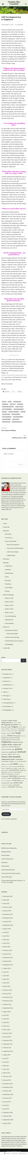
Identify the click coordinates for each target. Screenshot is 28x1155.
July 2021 (6, 1058)
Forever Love (5, 738)
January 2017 (7, 1102)
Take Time (3, 778)
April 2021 (6, 1069)
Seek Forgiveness (18, 772)
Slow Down (13, 776)
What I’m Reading (8, 595)
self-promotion (10, 774)
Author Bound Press (7, 859)
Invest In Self (19, 406)
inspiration (19, 759)
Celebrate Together (22, 727)
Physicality (7, 770)
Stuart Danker (5, 855)
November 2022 (8, 1001)
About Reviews (9, 623)
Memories (3, 768)
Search (3, 657)
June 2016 (6, 1109)
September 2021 (8, 1051)
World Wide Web (5, 783)
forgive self (17, 744)
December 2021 (8, 1040)
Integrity (11, 761)
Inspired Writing (5, 761)
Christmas (7, 729)
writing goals (16, 785)
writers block (3, 785)
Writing (7, 591)
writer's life (18, 783)
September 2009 (8, 1120)
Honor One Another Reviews (15, 548)
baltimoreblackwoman (8, 870)
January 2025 (7, 911)
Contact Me (6, 648)
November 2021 (8, 1044)
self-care (3, 774)
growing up (4, 754)
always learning (6, 722)
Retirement (10, 772)
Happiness (20, 404)
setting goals (4, 776)
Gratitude (8, 569)
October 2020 (7, 1091)
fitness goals (16, 736)
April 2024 (6, 943)
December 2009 (8, 1112)
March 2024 (6, 947)
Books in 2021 (9, 612)
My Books (6, 531)
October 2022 (7, 1004)
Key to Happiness (7, 409)
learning (7, 764)
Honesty (18, 754)
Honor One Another (8, 406)
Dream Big (5, 404)
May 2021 (6, 1065)
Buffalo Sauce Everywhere (9, 848)
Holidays (9, 754)
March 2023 (6, 986)
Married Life (20, 766)
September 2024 (8, 925)
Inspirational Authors (11, 630)
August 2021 (7, 1055)
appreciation (14, 722)
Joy (19, 761)
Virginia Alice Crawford (14, 3)
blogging (15, 727)
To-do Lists (16, 780)
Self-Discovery (6, 419)
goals (13, 749)
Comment (20, 464)
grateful (18, 749)
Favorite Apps (4, 735)
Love (15, 763)
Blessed (20, 724)
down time (3, 733)
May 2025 (6, 900)
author (19, 722)
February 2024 (7, 950)
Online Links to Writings (12, 637)
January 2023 (7, 993)
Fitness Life (23, 735)
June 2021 (6, 1062)
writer (11, 783)
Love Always (20, 764)
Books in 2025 (9, 598)
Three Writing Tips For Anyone (14, 641)
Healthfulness (9, 573)
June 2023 (6, 975)
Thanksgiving (23, 778)
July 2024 (6, 932)
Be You (4, 401)
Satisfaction (6, 414)
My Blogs (6, 562)
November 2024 (8, 918)
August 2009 (7, 1123)
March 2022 (6, 1029)
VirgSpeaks (20, 24)
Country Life (3, 730)
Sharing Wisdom (8, 703)
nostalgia (19, 768)
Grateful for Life (5, 752)
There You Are (6, 421)
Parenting (8, 584)
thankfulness (16, 778)
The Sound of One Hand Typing (10, 873)
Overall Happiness (14, 411)
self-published (17, 774)
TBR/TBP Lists (9, 620)
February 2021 (7, 1076)
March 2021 (6, 1073)
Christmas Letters (13, 728)
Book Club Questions (13, 544)
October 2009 (7, 1116)
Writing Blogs (9, 644)
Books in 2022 (9, 609)
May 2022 (6, 1022)
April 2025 (6, 903)
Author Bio (6, 527)
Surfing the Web (21, 776)
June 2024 (6, 936)
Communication (21, 729)
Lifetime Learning (18, 409)
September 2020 (8, 1094)
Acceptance (4, 720)
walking (22, 780)
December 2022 (8, 997)
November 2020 (8, 1087)
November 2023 (8, 957)
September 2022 (8, 1008)
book (5, 359)
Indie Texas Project (12, 552)
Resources (6, 627)
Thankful (9, 778)
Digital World (21, 730)
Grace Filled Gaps (6, 877)
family (18, 733)
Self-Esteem (16, 419)
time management (7, 780)
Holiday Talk (7, 688)
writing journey (4, 787)
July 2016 (6, 1105)
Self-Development (18, 416)
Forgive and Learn (6, 739)
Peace (2, 770)
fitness (9, 735)
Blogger (9, 727)
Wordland (4, 862)
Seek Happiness (16, 414)
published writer (14, 770)
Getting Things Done (14, 746)
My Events (6, 559)
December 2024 (8, 914)
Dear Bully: (8, 534)
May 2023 (6, 979)
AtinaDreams (5, 866)
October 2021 (7, 1047)
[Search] (24, 4)
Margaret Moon (6, 852)
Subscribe (6, 814)
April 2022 (6, 1026)
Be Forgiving (5, 725)
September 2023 (8, 965)
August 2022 (7, 1011)
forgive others (6, 744)
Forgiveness (8, 566)
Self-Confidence (6, 416)
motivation (15, 768)
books (9, 401)
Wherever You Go (17, 421)
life (11, 764)
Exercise (9, 733)
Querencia (23, 770)
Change (2, 728)
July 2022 (6, 1015)
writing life (11, 787)
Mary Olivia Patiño (12, 633)
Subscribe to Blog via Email (11, 797)
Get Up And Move (6, 749)
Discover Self (17, 401)
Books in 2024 (9, 602)
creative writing (10, 730)
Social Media (9, 587)
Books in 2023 (9, 605)
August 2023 (7, 968)
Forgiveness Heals (17, 742)
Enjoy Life (12, 404)
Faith (13, 733)
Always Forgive (12, 720)
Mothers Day (9, 768)
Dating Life (16, 730)
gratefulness (13, 752)
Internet (16, 761)
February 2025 (7, 907)
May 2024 (6, 939)
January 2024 (7, 954)
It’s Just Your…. (9, 537)
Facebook (4, 832)
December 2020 (8, 1083)
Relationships (4, 772)
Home (5, 523)
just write (23, 761)
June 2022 (6, 1019)
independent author (8, 759)
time (2, 780)
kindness (3, 764)
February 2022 (7, 1033)
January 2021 (7, 1080)
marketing (11, 766)
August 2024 (7, 929)
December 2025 (8, 896)
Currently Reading (10, 616)
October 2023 (7, 961)
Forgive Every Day (16, 739)
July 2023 (6, 972)
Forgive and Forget (14, 737)
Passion (23, 411)
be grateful (14, 724)
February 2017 (7, 1098)
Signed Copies (11, 555)
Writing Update (19, 787)
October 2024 (7, 921)
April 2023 (6, 983)
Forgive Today (4, 746)
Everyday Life (7, 674)
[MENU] (2, 4)
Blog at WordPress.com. (14, 1151)
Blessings (4, 727)
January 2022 (7, 1037)
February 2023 (7, 990)
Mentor (4, 411)
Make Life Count (4, 766)
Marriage (8, 580)
